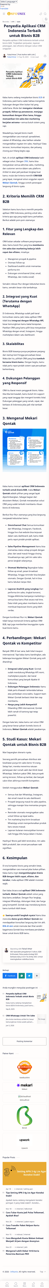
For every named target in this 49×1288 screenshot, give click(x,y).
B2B (40, 97)
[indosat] (20, 1234)
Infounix (14, 1271)
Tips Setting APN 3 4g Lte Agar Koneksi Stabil (25, 1194)
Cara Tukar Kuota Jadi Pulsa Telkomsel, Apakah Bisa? (25, 1214)
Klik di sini (8, 926)
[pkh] (25, 1247)
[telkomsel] (28, 1209)
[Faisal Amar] (11, 57)
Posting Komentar (24, 1041)
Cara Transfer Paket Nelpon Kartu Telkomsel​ (22, 1227)
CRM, (26, 161)
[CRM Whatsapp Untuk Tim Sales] (41, 1019)
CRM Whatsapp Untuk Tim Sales (20, 1015)
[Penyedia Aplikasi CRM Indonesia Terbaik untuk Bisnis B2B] (41, 997)
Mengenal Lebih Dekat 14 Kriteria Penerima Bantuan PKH (22, 1252)
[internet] (20, 1189)
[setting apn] (28, 1189)
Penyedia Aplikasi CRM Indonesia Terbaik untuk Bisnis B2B (20, 996)
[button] (41, 14)
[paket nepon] (29, 1221)
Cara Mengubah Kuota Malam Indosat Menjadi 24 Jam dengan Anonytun (25, 1240)
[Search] (45, 14)
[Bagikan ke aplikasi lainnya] (37, 975)
